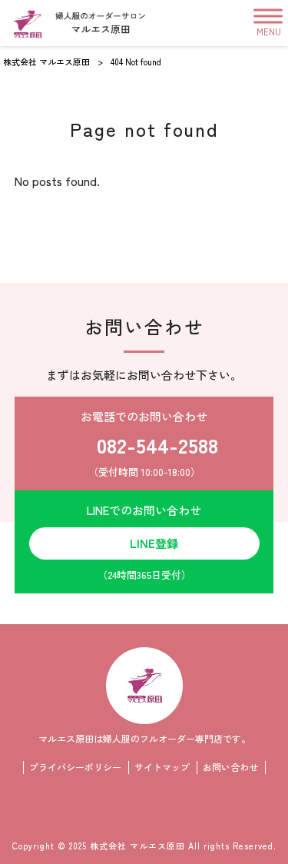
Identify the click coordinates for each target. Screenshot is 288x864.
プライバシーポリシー (75, 767)
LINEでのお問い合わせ (144, 542)
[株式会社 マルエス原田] (76, 23)
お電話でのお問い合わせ (149, 443)
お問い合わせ (230, 767)
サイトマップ (162, 767)
